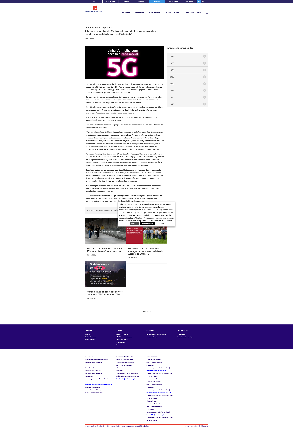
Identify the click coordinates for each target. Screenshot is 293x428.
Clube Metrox (189, 1)
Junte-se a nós (172, 12)
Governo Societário (122, 334)
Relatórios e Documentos (124, 337)
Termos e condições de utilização (95, 426)
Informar (139, 12)
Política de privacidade (113, 426)
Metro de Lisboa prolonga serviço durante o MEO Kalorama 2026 (105, 293)
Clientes (141, 1)
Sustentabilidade (90, 339)
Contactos (126, 1)
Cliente (147, 426)
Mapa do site (130, 426)
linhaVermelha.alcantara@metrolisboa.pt (158, 393)
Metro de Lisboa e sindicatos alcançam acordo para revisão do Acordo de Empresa (145, 251)
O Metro (87, 334)
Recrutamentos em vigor (185, 337)
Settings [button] (134, 224)
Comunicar (154, 12)
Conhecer (125, 12)
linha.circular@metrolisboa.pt (156, 370)
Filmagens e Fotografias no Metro (157, 334)
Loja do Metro (173, 1)
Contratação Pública (122, 339)
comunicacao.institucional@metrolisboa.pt (98, 384)
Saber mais (160, 223)
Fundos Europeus (192, 12)
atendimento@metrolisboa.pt (125, 379)
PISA (117, 345)
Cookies (123, 426)
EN (203, 1)
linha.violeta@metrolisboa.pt (155, 415)
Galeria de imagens (152, 337)
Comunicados (146, 311)
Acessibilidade (139, 426)
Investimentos (120, 342)
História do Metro (90, 337)
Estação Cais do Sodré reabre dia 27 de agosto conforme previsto (104, 250)
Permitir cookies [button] (147, 224)
